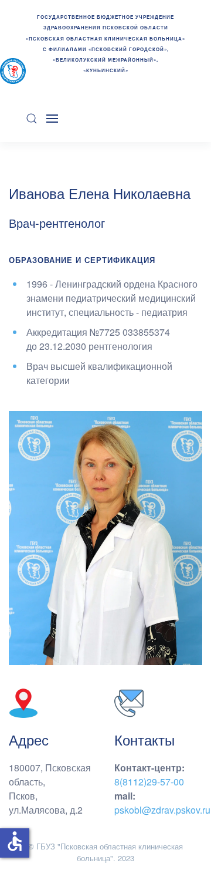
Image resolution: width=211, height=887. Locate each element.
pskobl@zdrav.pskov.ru (162, 810)
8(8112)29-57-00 (149, 781)
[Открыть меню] (52, 118)
